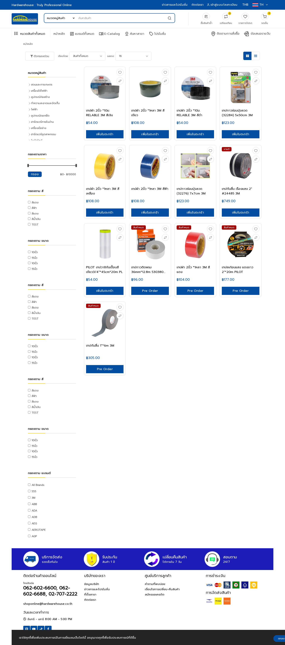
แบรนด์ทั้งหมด (82, 34)
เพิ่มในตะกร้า (104, 134)
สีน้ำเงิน (36, 219)
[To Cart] (120, 80)
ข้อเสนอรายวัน (260, 33)
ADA (34, 511)
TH (261, 5)
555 (34, 491)
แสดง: (110, 56)
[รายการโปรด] (120, 72)
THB (245, 5)
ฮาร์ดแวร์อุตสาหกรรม (43, 134)
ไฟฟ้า (34, 109)
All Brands (38, 485)
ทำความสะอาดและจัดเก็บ (45, 103)
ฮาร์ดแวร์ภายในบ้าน (42, 122)
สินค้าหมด (138, 227)
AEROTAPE (39, 530)
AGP (34, 536)
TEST (35, 225)
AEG (34, 523)
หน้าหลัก (59, 33)
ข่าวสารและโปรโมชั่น (174, 5)
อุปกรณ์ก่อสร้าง (40, 97)
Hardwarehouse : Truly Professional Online (42, 5)
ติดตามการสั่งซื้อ (227, 33)
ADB (34, 517)
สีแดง (35, 202)
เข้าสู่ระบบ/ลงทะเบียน (224, 5)
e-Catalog (109, 34)
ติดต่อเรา (198, 5)
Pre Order (150, 291)
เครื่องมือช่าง (38, 128)
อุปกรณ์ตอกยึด (40, 116)
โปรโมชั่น (157, 34)
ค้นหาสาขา (134, 34)
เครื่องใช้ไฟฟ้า (39, 91)
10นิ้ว (35, 252)
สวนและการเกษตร (41, 85)
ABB (34, 504)
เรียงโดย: (63, 56)
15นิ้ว (34, 258)
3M (33, 498)
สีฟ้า (34, 208)
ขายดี (227, 149)
